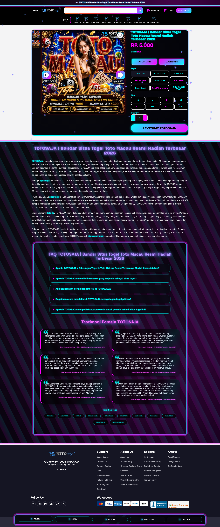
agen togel (45, 181)
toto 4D (50, 213)
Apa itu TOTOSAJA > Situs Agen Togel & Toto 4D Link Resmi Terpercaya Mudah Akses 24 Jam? (107, 268)
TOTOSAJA (37, 161)
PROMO (37, 519)
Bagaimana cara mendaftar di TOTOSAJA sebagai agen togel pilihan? (93, 299)
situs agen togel (95, 236)
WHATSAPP (149, 519)
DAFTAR (111, 519)
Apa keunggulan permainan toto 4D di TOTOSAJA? (83, 289)
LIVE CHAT (186, 519)
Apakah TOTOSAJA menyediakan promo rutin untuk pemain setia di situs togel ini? (101, 309)
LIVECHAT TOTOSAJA (159, 128)
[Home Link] (50, 10)
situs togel (54, 197)
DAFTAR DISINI (144, 62)
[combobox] (100, 10)
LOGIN (74, 519)
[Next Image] (120, 75)
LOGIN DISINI (172, 62)
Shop (35, 10)
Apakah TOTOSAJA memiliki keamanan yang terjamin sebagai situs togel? (96, 278)
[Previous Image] (46, 75)
